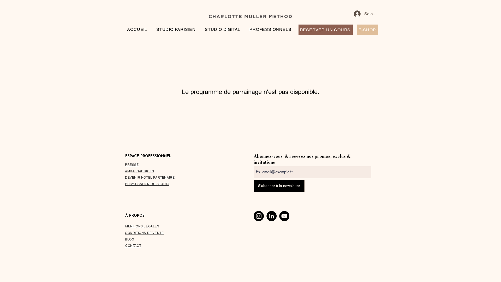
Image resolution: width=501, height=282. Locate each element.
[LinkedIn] (271, 216)
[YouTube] (284, 216)
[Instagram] (259, 216)
